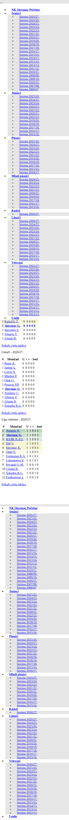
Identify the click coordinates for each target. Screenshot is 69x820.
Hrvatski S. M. (15, 464)
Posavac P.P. (11, 384)
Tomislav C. (11, 393)
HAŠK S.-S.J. (14, 439)
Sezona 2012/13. (29, 314)
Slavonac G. (12, 325)
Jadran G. (10, 367)
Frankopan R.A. (16, 456)
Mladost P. (10, 376)
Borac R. (9, 363)
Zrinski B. (10, 338)
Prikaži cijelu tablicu (14, 345)
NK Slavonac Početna (26, 9)
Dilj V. (10, 443)
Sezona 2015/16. (29, 134)
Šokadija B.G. (13, 405)
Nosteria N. (13, 430)
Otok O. (9, 380)
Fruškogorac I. (15, 477)
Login (15, 317)
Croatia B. (12, 468)
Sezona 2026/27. (29, 214)
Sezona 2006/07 (29, 89)
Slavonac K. (13, 447)
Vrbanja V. (10, 334)
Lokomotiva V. (15, 460)
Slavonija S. (11, 330)
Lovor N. (10, 372)
